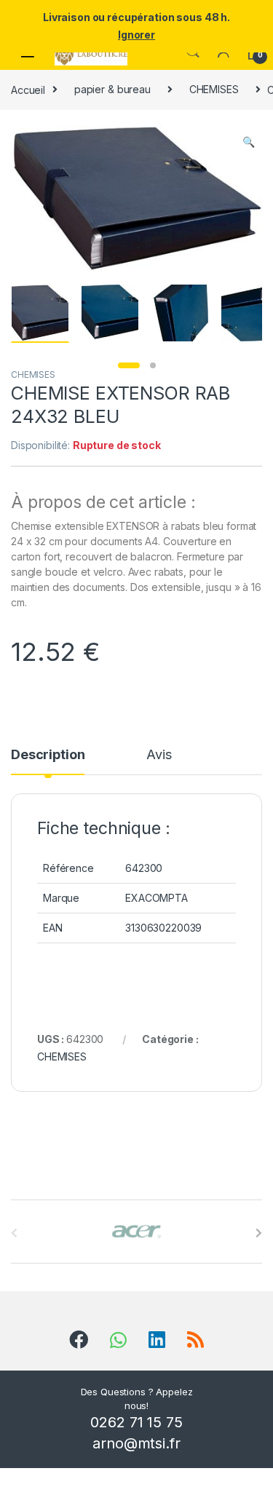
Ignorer (136, 34)
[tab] (47, 761)
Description (47, 755)
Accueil (28, 89)
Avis (158, 755)
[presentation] (259, 1233)
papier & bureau (112, 89)
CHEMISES (214, 89)
